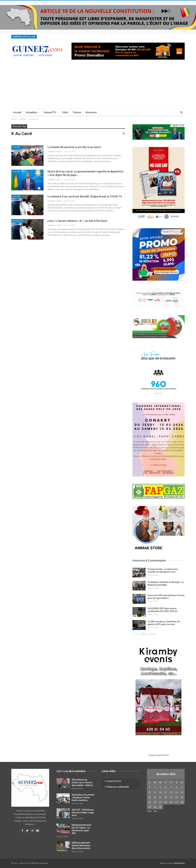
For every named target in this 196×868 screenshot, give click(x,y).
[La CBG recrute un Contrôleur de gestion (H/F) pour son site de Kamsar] (139, 625)
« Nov (149, 811)
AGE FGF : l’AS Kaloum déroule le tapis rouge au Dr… (83, 812)
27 (176, 802)
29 (149, 807)
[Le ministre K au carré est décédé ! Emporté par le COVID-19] (27, 205)
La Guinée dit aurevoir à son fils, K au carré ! (74, 147)
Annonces (91, 112)
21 (182, 797)
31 (160, 807)
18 (165, 797)
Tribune (77, 112)
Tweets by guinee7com (158, 755)
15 (149, 797)
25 (165, 802)
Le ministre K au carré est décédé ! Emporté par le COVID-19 (84, 196)
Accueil (17, 112)
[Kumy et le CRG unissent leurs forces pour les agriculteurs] (139, 599)
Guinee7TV (50, 112)
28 (182, 802)
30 (155, 807)
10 (160, 792)
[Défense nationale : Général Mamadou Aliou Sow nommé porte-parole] (63, 846)
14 (182, 792)
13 (176, 792)
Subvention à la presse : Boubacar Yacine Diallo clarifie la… (83, 797)
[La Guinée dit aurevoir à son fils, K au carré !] (27, 155)
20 (176, 797)
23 (155, 802)
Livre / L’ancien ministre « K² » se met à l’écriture (77, 220)
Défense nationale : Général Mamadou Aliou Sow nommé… (81, 845)
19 (171, 797)
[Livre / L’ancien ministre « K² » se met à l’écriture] (27, 229)
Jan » (155, 811)
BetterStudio (179, 863)
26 (171, 802)
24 (160, 802)
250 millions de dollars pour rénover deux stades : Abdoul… (83, 782)
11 (165, 792)
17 (160, 797)
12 (171, 792)
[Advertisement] (98, 85)
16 (155, 797)
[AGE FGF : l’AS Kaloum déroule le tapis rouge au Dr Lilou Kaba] (63, 813)
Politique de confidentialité (117, 787)
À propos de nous (113, 781)
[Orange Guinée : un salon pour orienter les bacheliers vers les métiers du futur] (139, 573)
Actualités (31, 112)
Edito (65, 112)
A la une (16, 147)
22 (149, 802)
